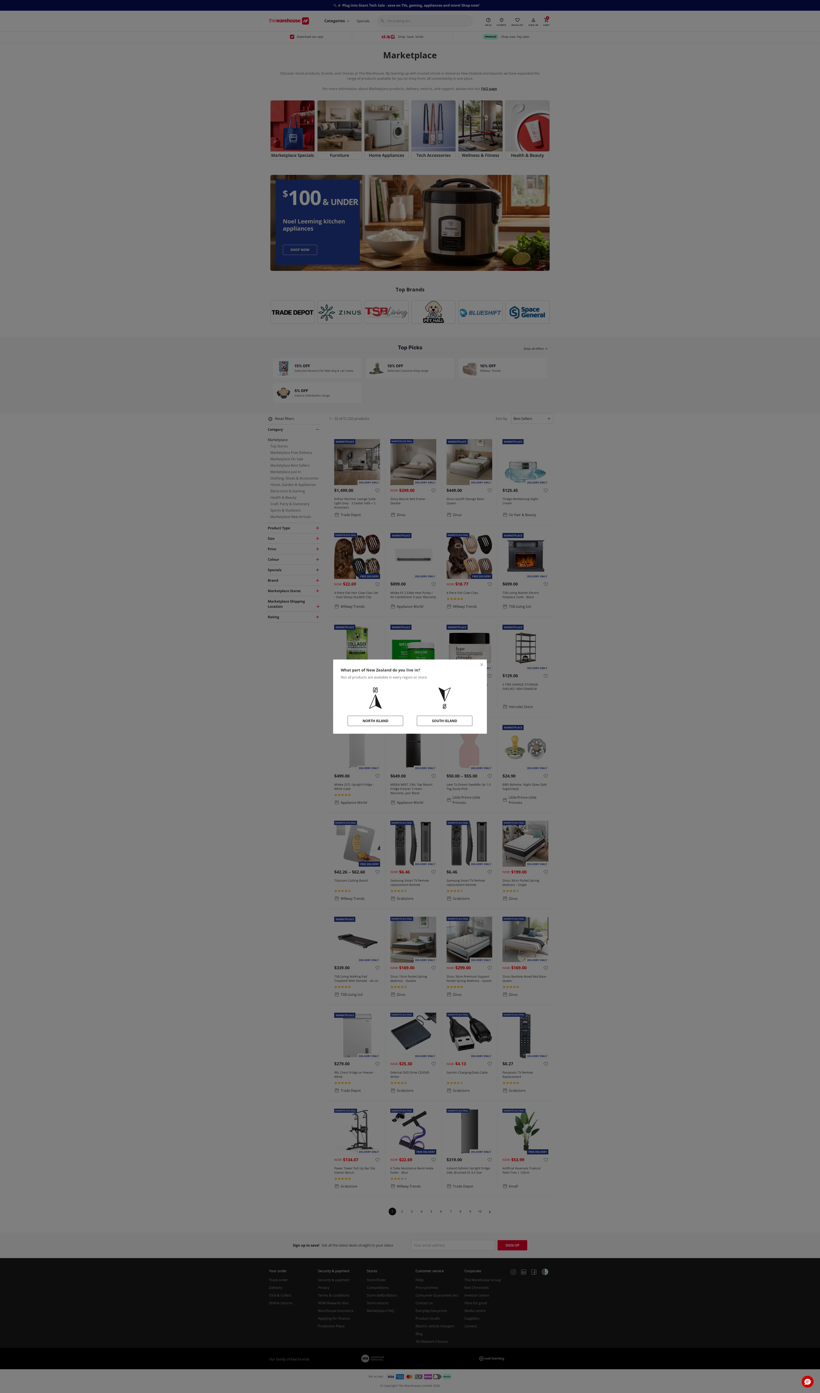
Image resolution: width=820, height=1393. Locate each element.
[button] (808, 1382)
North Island (375, 721)
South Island (444, 721)
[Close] (482, 665)
